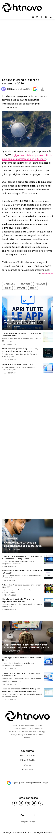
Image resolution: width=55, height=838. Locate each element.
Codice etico (27, 769)
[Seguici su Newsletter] (27, 803)
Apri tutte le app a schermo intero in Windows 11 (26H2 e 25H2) (24, 321)
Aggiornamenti (11, 316)
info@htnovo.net (27, 821)
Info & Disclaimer (27, 755)
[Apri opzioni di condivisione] (43, 89)
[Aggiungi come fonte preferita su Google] (35, 89)
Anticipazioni (10, 284)
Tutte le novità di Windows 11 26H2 (18, 364)
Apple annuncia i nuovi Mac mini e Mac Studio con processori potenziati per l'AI (26, 646)
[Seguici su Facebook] (41, 17)
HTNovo (11, 89)
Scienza (7, 288)
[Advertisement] (27, 48)
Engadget (47, 273)
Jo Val (6, 327)
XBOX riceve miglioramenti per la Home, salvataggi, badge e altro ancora (20, 350)
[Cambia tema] (37, 17)
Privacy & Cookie (27, 760)
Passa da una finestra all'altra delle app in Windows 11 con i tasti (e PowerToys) (21, 690)
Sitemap (27, 765)
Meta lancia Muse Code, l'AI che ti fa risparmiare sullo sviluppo (18, 600)
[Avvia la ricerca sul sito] (50, 17)
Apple (7, 641)
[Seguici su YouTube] (34, 803)
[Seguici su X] (46, 17)
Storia (33, 288)
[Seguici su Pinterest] (40, 803)
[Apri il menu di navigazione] (32, 17)
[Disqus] (27, 411)
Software (20, 288)
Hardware (40, 284)
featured (25, 284)
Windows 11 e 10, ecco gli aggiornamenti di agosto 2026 (23, 544)
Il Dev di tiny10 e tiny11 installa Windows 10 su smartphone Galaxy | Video (22, 557)
